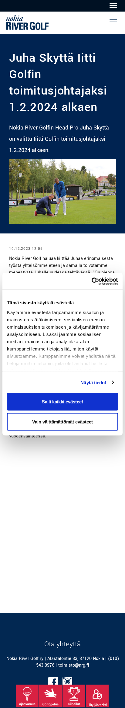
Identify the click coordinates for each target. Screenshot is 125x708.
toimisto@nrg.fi (73, 665)
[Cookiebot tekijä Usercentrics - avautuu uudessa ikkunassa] (91, 281)
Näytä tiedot (93, 382)
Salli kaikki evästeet (62, 401)
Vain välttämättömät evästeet (62, 421)
